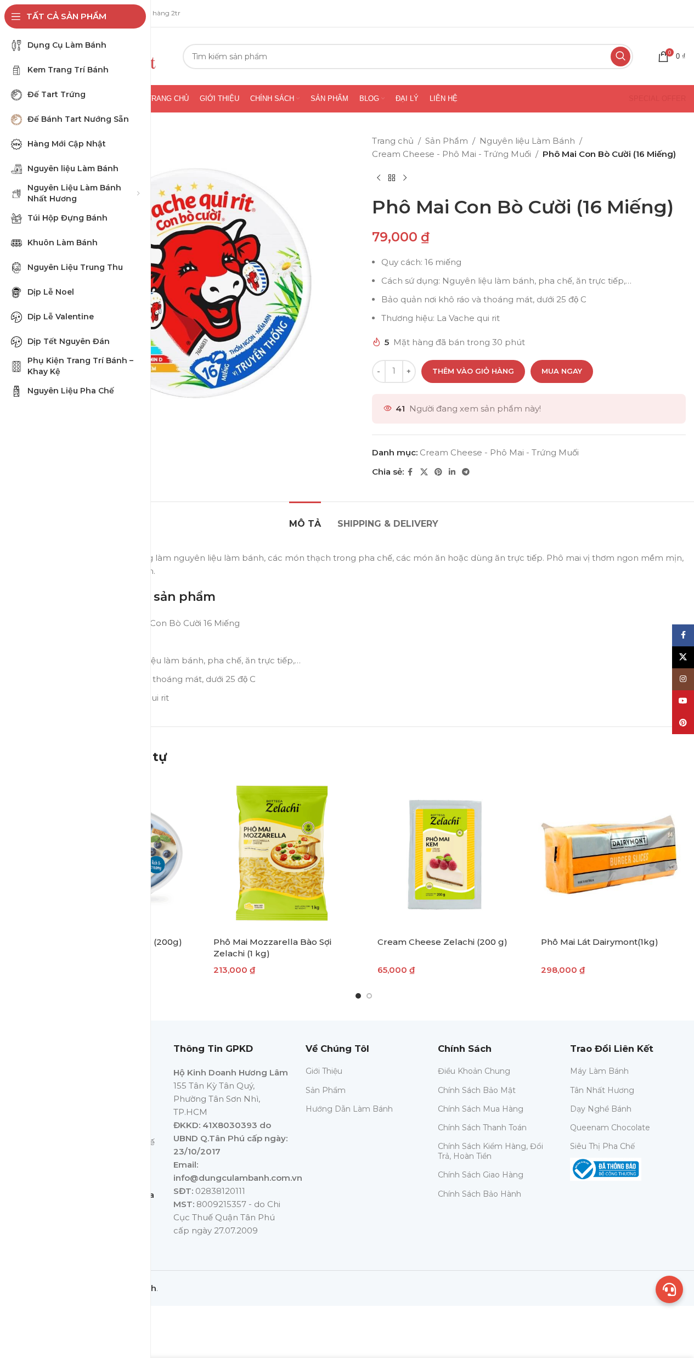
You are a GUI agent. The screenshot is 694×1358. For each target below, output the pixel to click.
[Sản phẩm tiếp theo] (404, 178)
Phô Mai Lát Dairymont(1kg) (599, 942)
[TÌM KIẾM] (620, 56)
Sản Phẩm (446, 141)
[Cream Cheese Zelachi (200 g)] (445, 852)
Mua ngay (561, 371)
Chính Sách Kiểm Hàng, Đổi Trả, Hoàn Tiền (490, 1151)
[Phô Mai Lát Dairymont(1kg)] (609, 852)
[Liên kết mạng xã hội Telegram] (466, 472)
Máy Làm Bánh (599, 1071)
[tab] (305, 518)
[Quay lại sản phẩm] (391, 178)
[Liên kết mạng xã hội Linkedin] (452, 472)
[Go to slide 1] (358, 996)
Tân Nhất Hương (602, 1090)
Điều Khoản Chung (474, 1071)
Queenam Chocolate (610, 1127)
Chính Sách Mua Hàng (480, 1109)
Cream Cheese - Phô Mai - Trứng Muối (451, 154)
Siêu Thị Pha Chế (602, 1146)
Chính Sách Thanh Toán (482, 1127)
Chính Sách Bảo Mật (477, 1090)
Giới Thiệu (324, 1071)
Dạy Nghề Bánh (600, 1109)
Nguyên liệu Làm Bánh (527, 141)
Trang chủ (393, 141)
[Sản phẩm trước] (378, 178)
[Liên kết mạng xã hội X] (424, 472)
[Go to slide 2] (369, 996)
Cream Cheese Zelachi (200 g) (442, 942)
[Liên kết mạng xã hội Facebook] (410, 472)
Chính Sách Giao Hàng (480, 1175)
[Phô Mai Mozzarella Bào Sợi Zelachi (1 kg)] (281, 852)
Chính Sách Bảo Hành (479, 1194)
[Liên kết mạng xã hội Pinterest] (438, 472)
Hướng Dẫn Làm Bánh (349, 1109)
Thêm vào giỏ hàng (473, 371)
